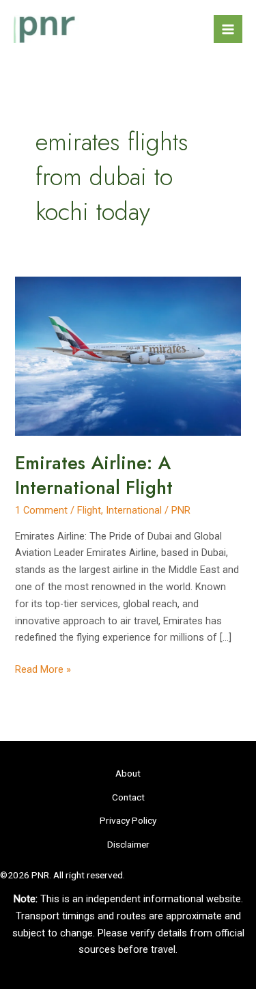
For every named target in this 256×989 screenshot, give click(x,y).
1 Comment (41, 510)
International (134, 510)
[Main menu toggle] (228, 29)
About (128, 773)
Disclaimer (128, 844)
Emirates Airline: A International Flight (94, 475)
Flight (89, 510)
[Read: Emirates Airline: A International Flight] (127, 356)
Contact (128, 797)
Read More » (43, 670)
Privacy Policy (128, 820)
